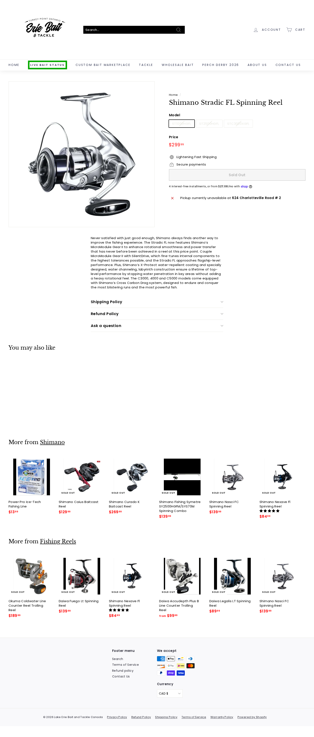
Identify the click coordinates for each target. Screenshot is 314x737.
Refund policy (123, 671)
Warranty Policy (221, 717)
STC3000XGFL (238, 123)
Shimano (52, 442)
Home (14, 65)
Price (173, 137)
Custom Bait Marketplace (103, 65)
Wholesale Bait (178, 65)
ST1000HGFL (181, 123)
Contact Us (288, 65)
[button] (270, 511)
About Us (257, 65)
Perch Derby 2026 (220, 65)
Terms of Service (125, 665)
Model (174, 115)
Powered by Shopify (252, 717)
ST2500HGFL (209, 123)
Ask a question (106, 325)
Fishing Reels (58, 541)
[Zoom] (81, 154)
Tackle (146, 65)
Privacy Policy (117, 717)
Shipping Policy (106, 301)
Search (117, 659)
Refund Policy (105, 313)
